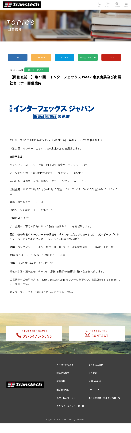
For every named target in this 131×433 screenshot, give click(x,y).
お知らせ (41, 57)
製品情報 (64, 57)
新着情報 (61, 381)
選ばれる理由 (63, 389)
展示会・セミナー (88, 57)
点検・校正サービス (66, 397)
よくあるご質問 (96, 364)
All (18, 57)
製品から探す (63, 372)
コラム (111, 57)
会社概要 (93, 372)
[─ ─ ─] (126, 5)
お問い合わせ (95, 381)
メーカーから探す (65, 364)
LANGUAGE (94, 389)
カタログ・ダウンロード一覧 (70, 406)
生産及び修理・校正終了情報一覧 (104, 397)
